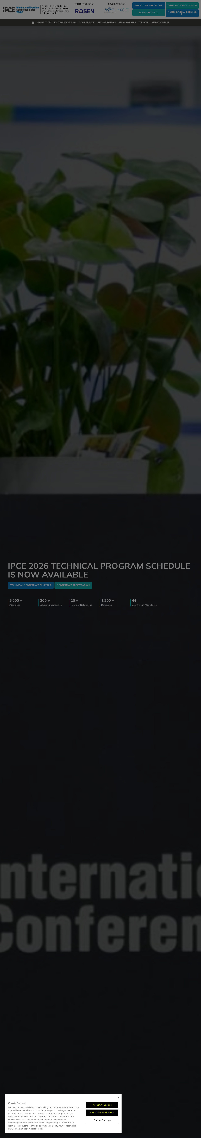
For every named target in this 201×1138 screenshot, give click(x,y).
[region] (63, 1113)
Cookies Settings (102, 1120)
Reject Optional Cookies (102, 1112)
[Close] (118, 1098)
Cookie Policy (36, 1128)
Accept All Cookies (102, 1105)
